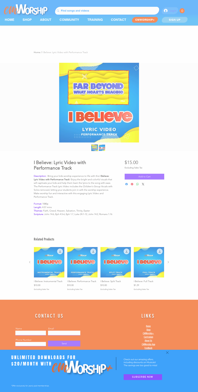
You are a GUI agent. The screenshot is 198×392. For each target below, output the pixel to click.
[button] (167, 352)
